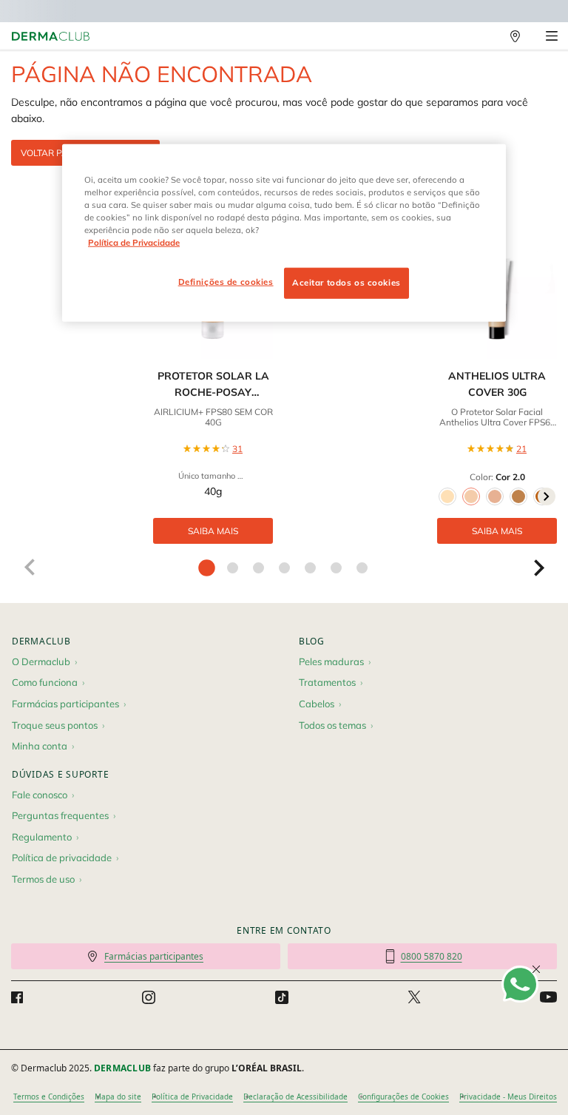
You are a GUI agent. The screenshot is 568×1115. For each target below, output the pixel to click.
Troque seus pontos (55, 725)
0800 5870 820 (431, 956)
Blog (312, 641)
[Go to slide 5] (310, 568)
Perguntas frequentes (60, 815)
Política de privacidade (62, 857)
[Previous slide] (29, 567)
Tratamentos (327, 682)
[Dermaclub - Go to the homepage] (50, 36)
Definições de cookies (226, 282)
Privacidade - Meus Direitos (508, 1096)
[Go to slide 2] (233, 568)
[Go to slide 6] (336, 568)
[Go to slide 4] (284, 568)
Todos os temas (332, 725)
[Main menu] (551, 36)
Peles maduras (331, 661)
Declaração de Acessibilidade (295, 1096)
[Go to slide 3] (258, 568)
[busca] (483, 36)
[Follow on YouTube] (548, 997)
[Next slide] (539, 567)
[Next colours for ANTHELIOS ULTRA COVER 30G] (546, 496)
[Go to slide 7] (362, 568)
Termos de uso (43, 879)
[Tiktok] (282, 997)
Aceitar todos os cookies (346, 282)
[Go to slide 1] (207, 568)
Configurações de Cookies (403, 1096)
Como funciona (45, 682)
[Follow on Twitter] (414, 997)
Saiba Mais (213, 530)
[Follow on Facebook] (17, 997)
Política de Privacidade (192, 1096)
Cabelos (316, 704)
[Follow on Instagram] (149, 997)
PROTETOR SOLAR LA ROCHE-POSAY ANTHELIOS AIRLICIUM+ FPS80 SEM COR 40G (213, 385)
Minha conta (39, 746)
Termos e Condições (48, 1096)
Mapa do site (118, 1096)
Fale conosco (39, 795)
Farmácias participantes (65, 704)
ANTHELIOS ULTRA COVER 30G (497, 384)
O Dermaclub (41, 661)
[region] (284, 233)
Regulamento (42, 837)
